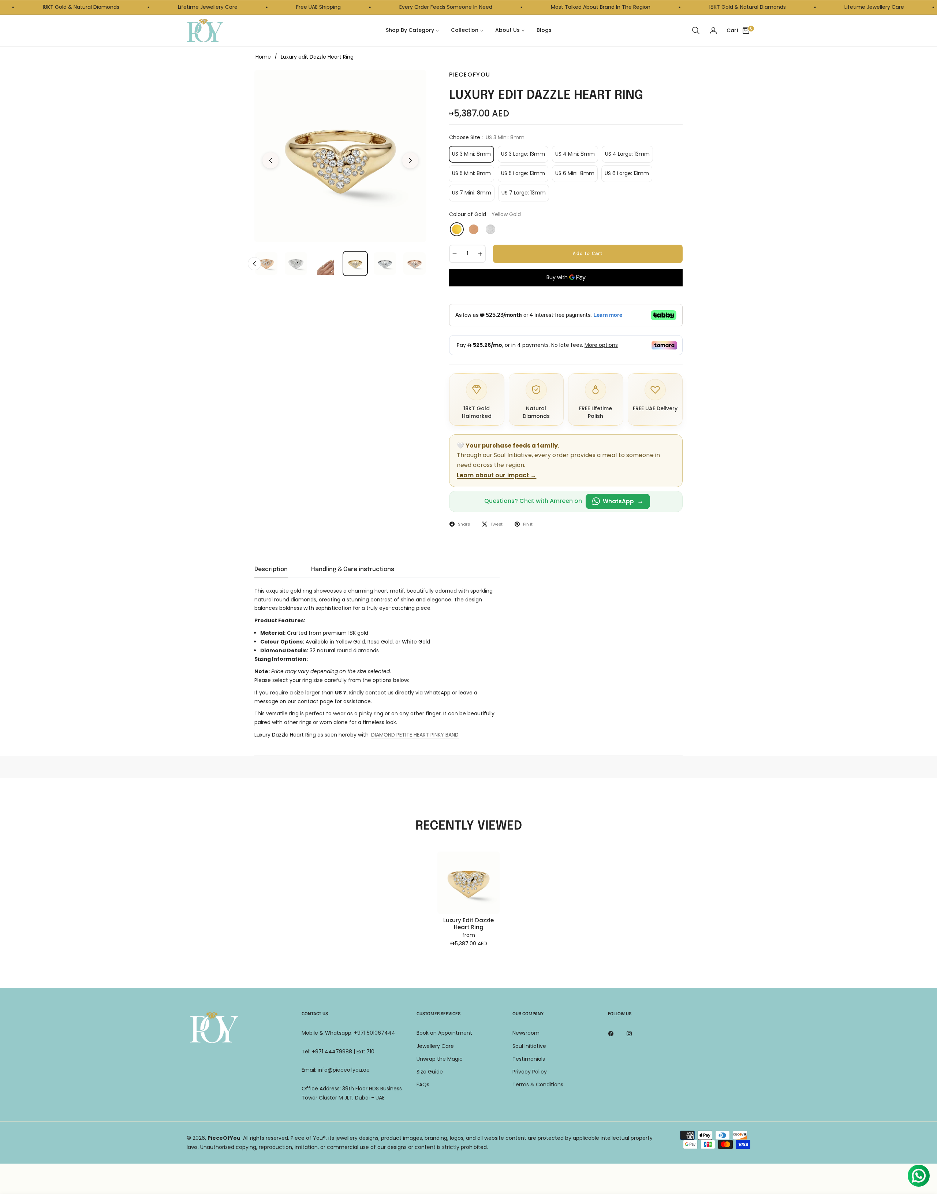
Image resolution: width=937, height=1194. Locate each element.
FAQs (423, 1084)
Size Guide (430, 1071)
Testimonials (528, 1059)
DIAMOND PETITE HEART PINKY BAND (415, 734)
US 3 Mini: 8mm (471, 153)
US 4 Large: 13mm (627, 153)
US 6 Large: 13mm (627, 173)
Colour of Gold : (485, 214)
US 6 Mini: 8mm (574, 173)
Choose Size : (487, 137)
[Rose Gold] (473, 229)
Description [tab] (271, 569)
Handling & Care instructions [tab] (352, 569)
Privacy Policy (529, 1071)
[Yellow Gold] (457, 229)
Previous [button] (270, 160)
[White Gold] (490, 229)
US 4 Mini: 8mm (575, 153)
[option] (340, 156)
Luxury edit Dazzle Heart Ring (468, 924)
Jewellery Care (435, 1046)
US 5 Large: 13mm (523, 173)
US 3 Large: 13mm (523, 153)
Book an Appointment (444, 1033)
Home (263, 56)
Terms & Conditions (537, 1084)
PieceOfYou (224, 1138)
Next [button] (410, 160)
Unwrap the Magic (440, 1059)
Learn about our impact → (496, 475)
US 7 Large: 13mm (523, 192)
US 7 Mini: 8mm (471, 192)
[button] (696, 30)
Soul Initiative (529, 1046)
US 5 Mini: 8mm (471, 173)
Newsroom (526, 1033)
